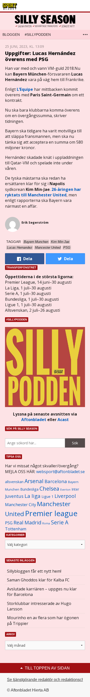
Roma (46, 523)
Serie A (59, 522)
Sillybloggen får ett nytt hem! (34, 571)
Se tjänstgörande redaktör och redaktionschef (47, 679)
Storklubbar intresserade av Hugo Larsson (39, 606)
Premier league (51, 513)
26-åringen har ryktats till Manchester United (43, 192)
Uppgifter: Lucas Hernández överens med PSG (40, 56)
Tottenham (15, 529)
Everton (65, 489)
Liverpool (65, 496)
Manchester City (20, 504)
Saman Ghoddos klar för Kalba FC (38, 580)
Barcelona (55, 481)
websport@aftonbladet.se (60, 471)
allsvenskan (14, 482)
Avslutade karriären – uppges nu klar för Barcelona (42, 591)
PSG (8, 523)
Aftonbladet (33, 419)
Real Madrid (27, 522)
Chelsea (49, 488)
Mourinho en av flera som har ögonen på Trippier (43, 620)
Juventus (14, 496)
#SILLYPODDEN (38, 35)
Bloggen (11, 35)
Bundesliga (29, 489)
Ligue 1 (48, 496)
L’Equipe (25, 89)
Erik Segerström (35, 222)
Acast (63, 419)
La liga (32, 495)
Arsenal (34, 481)
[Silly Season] (45, 21)
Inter (75, 489)
